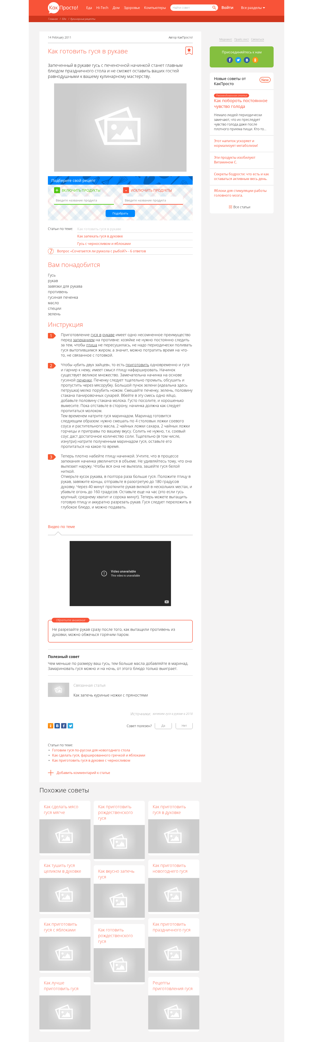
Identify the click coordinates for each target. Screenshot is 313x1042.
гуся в (96, 334)
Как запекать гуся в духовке (100, 236)
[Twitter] (238, 60)
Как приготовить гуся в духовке (169, 809)
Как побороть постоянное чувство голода (240, 103)
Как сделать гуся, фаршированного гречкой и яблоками (98, 755)
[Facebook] (230, 60)
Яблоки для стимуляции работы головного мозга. (240, 193)
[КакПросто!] (63, 7)
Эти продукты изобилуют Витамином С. (234, 159)
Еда (89, 7)
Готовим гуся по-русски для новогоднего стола (91, 750)
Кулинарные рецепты (82, 19)
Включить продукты (81, 190)
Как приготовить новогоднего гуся (170, 868)
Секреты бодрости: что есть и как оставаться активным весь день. (241, 176)
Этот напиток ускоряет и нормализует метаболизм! (236, 143)
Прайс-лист (241, 39)
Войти (227, 7)
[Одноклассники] (255, 60)
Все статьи (241, 207)
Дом (116, 7)
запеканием (84, 339)
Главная (53, 19)
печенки (84, 380)
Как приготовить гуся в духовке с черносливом (91, 760)
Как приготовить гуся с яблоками (60, 927)
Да (163, 726)
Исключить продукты (151, 190)
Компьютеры (155, 7)
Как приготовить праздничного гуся (172, 927)
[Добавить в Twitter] (70, 725)
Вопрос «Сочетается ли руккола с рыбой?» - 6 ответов (101, 251)
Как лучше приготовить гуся (61, 985)
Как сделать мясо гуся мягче (61, 809)
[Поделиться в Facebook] (63, 725)
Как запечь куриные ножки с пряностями (110, 695)
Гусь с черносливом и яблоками (104, 243)
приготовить (137, 364)
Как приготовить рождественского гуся (115, 812)
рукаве (108, 334)
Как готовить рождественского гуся (115, 935)
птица (91, 344)
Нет (184, 726)
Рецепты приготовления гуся (173, 985)
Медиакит (225, 39)
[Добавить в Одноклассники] (50, 725)
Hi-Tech (102, 7)
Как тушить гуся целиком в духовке (62, 868)
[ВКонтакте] (247, 60)
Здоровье (132, 7)
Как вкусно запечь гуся (116, 874)
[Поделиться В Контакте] (57, 725)
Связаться (257, 39)
